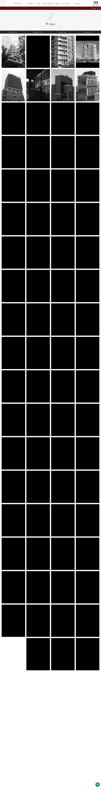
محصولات (57, 3)
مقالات (38, 3)
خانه (99, 8)
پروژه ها (50, 3)
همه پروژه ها (87, 32)
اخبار (44, 3)
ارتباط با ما (31, 3)
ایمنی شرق (77, 3)
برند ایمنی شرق (66, 3)
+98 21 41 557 (17, 3)
